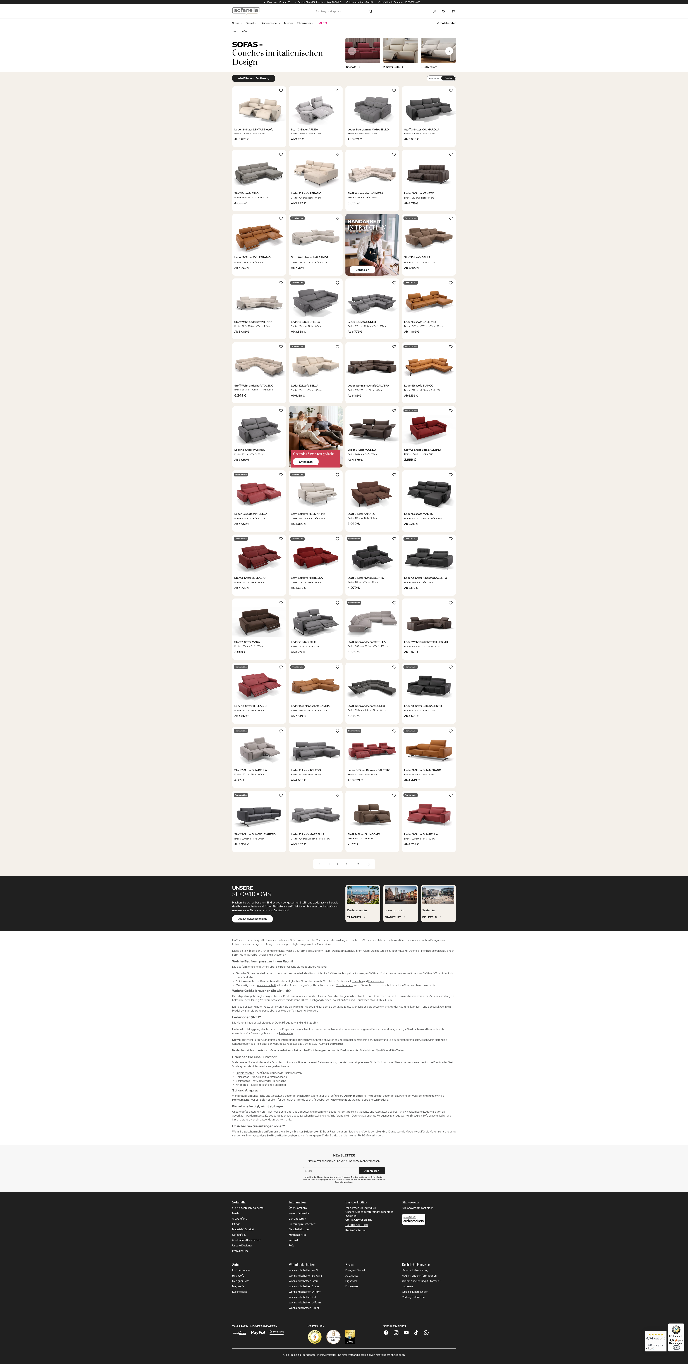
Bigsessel (351, 1281)
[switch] (676, 1347)
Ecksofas (357, 981)
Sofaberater (448, 23)
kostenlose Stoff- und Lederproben (275, 1135)
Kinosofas (242, 1085)
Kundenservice (298, 1235)
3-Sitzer (374, 973)
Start (234, 31)
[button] (434, 11)
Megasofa (238, 1286)
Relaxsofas (242, 1077)
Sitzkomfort (239, 1218)
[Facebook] (386, 1333)
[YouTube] (406, 1333)
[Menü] (682, 1326)
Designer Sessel (355, 1270)
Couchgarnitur (344, 985)
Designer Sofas (353, 1096)
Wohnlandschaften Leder (304, 1308)
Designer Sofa (240, 1281)
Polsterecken (376, 981)
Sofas (235, 23)
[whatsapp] (426, 1333)
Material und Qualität (373, 1050)
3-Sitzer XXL (431, 973)
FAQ (291, 1245)
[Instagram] (396, 1333)
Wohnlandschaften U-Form (305, 1292)
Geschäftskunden (299, 1229)
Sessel (250, 23)
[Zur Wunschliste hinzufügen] (281, 90)
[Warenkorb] (453, 11)
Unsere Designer (242, 1245)
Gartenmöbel (269, 23)
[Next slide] (449, 51)
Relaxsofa (238, 1275)
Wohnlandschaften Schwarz (305, 1275)
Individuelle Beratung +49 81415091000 (400, 2)
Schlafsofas (243, 1081)
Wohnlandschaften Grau (303, 1281)
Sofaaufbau (239, 1235)
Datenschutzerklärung (415, 1270)
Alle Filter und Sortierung (253, 78)
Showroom (304, 23)
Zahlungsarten (297, 1218)
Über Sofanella (298, 1208)
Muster (288, 23)
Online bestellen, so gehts (247, 1208)
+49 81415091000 (356, 1225)
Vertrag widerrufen (413, 1297)
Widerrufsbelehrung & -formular (421, 1281)
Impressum (408, 1286)
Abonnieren (371, 1171)
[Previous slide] (352, 51)
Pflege (236, 1224)
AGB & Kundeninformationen (419, 1275)
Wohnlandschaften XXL (303, 1297)
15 (358, 864)
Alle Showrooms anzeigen (417, 1208)
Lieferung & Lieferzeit (302, 1224)
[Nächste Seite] (369, 864)
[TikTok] (416, 1333)
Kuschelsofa (239, 1292)
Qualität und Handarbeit (246, 1240)
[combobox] (341, 11)
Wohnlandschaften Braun (304, 1286)
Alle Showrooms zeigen (252, 919)
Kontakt (293, 1240)
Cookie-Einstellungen (415, 1292)
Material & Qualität (243, 1229)
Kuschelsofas (339, 1099)
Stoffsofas (336, 1044)
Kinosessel (351, 1286)
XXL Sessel (352, 1275)
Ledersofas (286, 1033)
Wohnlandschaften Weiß (303, 1270)
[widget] (655, 1341)
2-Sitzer (333, 973)
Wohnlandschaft (266, 985)
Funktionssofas (245, 1073)
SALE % (322, 23)
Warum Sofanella (299, 1213)
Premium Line (240, 1099)
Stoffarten (398, 1050)
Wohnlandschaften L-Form (305, 1302)
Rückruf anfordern (356, 1230)
